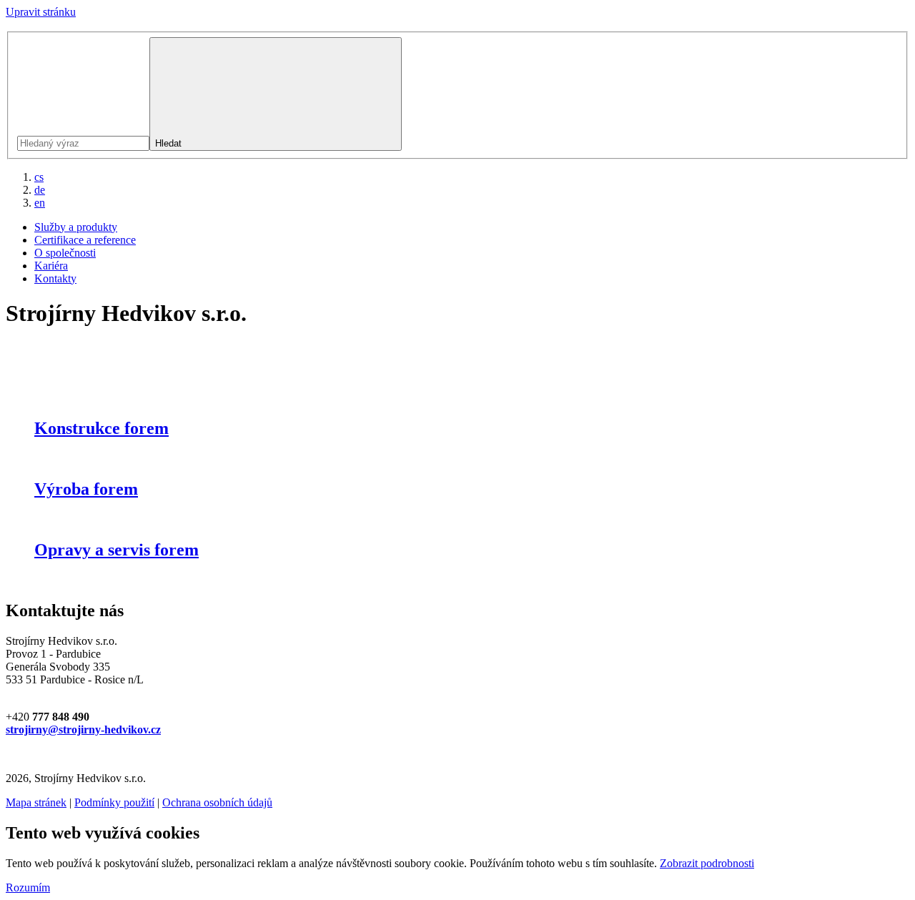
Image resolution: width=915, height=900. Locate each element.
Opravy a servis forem (116, 549)
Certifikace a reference (85, 240)
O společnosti (65, 253)
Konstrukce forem (101, 428)
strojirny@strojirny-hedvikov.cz (83, 729)
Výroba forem (86, 489)
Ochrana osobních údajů (217, 802)
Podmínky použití (114, 802)
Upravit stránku (41, 12)
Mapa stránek (36, 802)
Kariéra (51, 265)
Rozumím (28, 887)
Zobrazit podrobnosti (707, 863)
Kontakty (55, 278)
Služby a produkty (75, 227)
